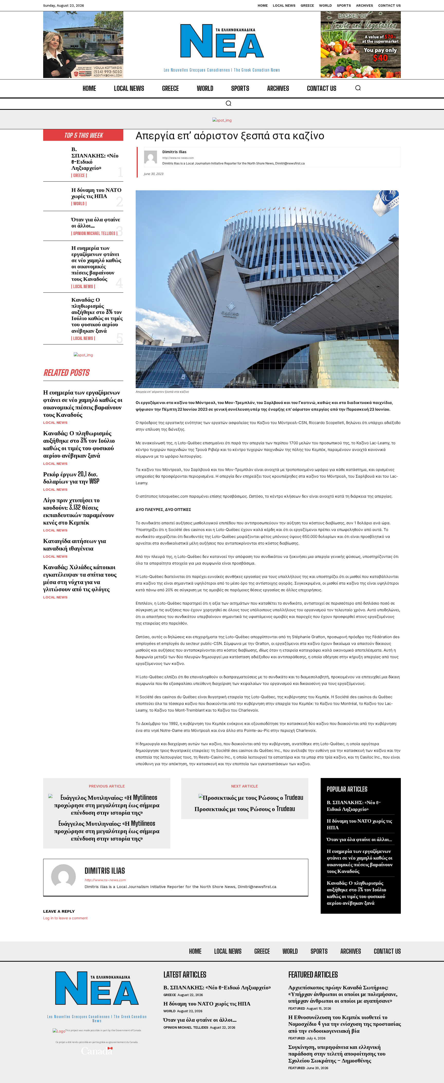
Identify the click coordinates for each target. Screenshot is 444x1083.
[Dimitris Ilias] (150, 157)
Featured (296, 1008)
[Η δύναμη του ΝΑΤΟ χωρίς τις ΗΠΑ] (55, 196)
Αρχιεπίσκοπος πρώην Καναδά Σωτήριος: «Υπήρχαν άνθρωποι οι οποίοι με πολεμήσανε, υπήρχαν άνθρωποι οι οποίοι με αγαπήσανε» (342, 994)
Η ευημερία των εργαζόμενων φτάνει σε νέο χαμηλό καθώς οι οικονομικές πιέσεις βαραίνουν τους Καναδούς (96, 263)
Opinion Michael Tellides (94, 233)
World (79, 204)
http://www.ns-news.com (178, 157)
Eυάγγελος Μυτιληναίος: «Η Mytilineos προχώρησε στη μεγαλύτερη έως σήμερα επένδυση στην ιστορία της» (106, 831)
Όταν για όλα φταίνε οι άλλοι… (95, 222)
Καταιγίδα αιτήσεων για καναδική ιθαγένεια (74, 544)
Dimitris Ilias (174, 151)
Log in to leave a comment (65, 918)
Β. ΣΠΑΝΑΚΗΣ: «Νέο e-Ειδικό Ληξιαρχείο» (94, 158)
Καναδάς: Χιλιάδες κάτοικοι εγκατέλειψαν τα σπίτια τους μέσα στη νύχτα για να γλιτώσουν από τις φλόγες (79, 578)
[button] (358, 88)
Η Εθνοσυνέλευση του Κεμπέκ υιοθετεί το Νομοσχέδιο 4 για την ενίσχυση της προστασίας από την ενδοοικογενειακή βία (344, 1023)
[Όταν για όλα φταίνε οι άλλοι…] (55, 226)
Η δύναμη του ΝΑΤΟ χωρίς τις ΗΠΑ (96, 192)
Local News (83, 286)
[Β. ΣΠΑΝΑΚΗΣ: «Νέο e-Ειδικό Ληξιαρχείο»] (55, 157)
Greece (79, 175)
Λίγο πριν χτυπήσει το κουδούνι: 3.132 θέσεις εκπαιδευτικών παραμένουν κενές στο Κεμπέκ (78, 511)
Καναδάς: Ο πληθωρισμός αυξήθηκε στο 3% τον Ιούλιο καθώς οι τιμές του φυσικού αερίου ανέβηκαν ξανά (97, 315)
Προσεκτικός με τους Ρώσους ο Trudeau (245, 808)
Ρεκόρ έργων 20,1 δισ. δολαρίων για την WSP (71, 477)
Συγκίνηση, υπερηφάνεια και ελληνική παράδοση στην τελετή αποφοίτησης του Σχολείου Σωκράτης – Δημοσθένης (336, 1053)
